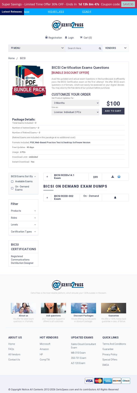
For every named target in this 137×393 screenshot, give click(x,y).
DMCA (105, 365)
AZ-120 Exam (78, 363)
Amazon (44, 349)
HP (41, 354)
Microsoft (45, 344)
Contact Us (14, 359)
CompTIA (45, 359)
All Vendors (14, 354)
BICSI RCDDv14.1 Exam (64, 177)
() (88, 37)
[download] (112, 176)
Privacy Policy (109, 354)
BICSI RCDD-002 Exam (63, 197)
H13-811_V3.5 (52, 11)
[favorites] (115, 197)
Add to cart (113, 111)
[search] (100, 49)
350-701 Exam (78, 358)
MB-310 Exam (78, 352)
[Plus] (47, 177)
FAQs (11, 349)
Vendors (110, 48)
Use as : (55, 107)
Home (11, 58)
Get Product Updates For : (63, 98)
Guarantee (107, 349)
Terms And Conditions (114, 344)
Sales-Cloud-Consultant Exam (83, 346)
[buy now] (119, 176)
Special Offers (109, 359)
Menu (16, 48)
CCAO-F (83, 11)
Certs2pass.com (65, 389)
